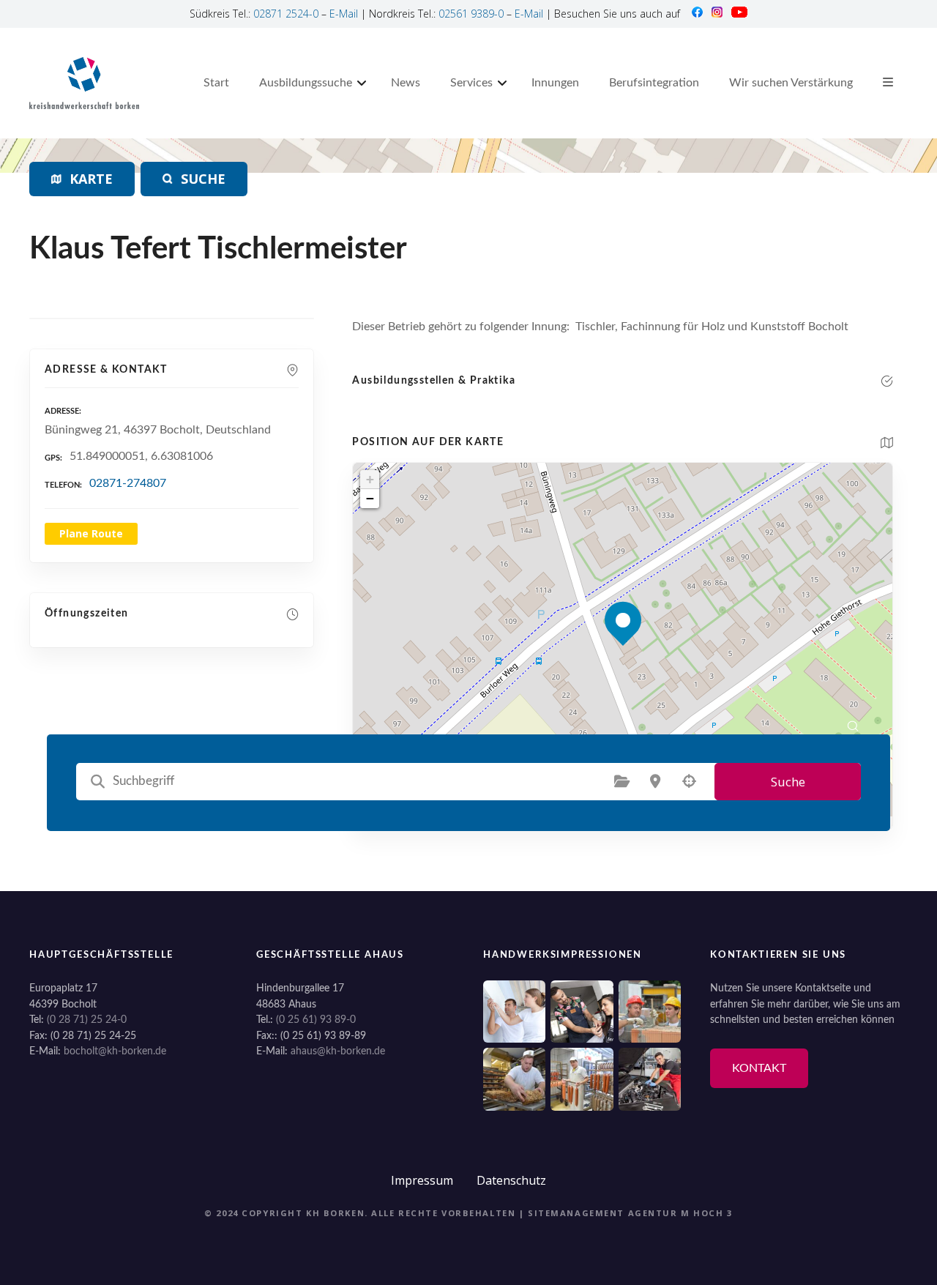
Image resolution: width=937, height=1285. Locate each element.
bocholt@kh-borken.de (115, 1051)
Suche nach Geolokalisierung (688, 781)
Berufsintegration (654, 83)
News (405, 83)
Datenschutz (511, 1180)
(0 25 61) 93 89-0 (316, 1019)
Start (216, 83)
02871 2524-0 (285, 14)
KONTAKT (759, 1068)
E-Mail (343, 14)
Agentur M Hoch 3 (680, 1212)
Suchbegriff (97, 781)
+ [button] (370, 479)
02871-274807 (127, 483)
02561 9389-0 (471, 14)
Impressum (422, 1180)
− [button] (370, 498)
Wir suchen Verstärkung (791, 83)
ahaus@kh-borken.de (338, 1051)
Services (471, 83)
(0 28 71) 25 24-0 (87, 1019)
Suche (788, 781)
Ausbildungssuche (305, 83)
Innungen (555, 83)
